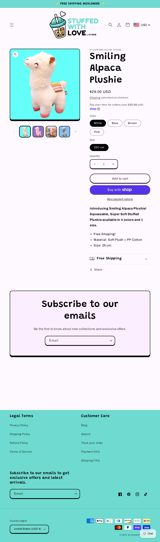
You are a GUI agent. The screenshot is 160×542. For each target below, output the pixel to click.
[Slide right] (75, 131)
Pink (97, 131)
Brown (132, 123)
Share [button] (98, 269)
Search (86, 434)
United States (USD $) (27, 529)
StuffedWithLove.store (139, 535)
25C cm (99, 147)
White (98, 123)
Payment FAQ (90, 451)
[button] (11, 25)
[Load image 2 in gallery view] (38, 131)
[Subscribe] (110, 340)
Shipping (95, 97)
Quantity (95, 156)
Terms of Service (21, 451)
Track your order (92, 442)
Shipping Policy (20, 434)
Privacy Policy (19, 425)
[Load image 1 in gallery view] (25, 131)
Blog (84, 425)
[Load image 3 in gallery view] (51, 131)
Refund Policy (19, 442)
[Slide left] (14, 131)
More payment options (120, 199)
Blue (115, 123)
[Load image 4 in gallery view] (64, 131)
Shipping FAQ (90, 460)
